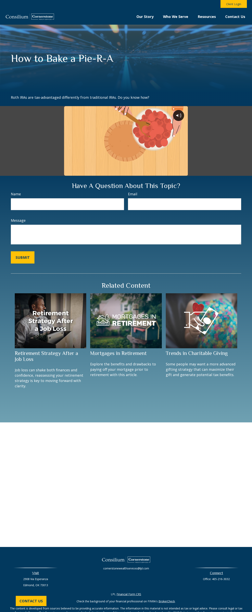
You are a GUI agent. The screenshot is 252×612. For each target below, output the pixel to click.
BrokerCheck (166, 601)
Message (18, 220)
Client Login (233, 4)
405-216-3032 (221, 579)
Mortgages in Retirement (118, 353)
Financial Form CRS (129, 594)
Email (132, 194)
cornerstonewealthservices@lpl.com (126, 568)
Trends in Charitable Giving (197, 353)
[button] (145, 16)
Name (16, 194)
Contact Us (31, 601)
